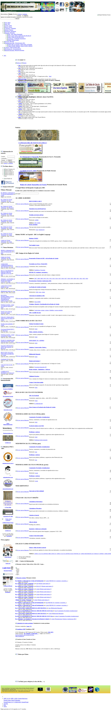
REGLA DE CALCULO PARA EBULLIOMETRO (7, 353)
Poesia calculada (33, 224)
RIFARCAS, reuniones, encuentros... (38, 272)
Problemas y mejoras (34, 432)
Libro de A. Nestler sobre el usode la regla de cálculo (7, 317)
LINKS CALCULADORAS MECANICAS (45, 553)
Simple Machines (22, 698)
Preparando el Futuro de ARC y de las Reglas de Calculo (43, 258)
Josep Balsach (8, 557)
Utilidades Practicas (34, 376)
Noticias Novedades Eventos (36, 323)
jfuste (36, 400)
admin (20, 76)
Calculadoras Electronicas (35, 501)
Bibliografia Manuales (34, 354)
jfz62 (19, 101)
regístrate (25, 14)
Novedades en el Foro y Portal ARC (38, 264)
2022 (81, 278)
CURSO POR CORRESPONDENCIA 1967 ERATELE (7, 265)
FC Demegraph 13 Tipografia (29, 157)
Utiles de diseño (33, 522)
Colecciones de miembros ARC (37, 295)
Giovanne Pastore (8, 570)
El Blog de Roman (8, 586)
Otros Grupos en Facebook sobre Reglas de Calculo (42, 407)
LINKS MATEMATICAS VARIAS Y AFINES (92, 553)
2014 (56, 278)
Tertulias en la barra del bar (36, 215)
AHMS (20, 103)
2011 (47, 278)
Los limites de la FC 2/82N (28, 171)
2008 (38, 278)
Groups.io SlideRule (8, 389)
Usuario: (3, 156)
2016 (62, 278)
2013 (53, 278)
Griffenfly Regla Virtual (8, 522)
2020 (74, 278)
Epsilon (20, 98)
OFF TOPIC (37, 223)
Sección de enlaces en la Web (36, 425)
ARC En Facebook (34, 395)
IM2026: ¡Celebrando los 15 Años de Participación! (7, 251)
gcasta (36, 473)
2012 (50, 278)
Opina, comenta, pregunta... (36, 332)
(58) (29, 626)
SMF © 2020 (14, 698)
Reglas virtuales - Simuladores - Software (39, 369)
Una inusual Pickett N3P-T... (8, 329)
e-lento (2, 195)
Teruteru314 (41, 229)
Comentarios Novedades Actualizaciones (39, 417)
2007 (35, 278)
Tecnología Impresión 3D (40, 367)
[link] (50, 76)
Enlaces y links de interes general (37, 547)
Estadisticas (37, 270)
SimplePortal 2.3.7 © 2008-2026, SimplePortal (16, 702)
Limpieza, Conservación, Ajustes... (38, 347)
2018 (68, 278)
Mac (19, 65)
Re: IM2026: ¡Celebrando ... (31, 633)
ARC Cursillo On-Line (35, 312)
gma (10, 201)
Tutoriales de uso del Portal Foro (37, 208)
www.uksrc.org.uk (8, 409)
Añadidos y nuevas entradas (56, 310)
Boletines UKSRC (33, 238)
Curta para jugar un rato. (6, 364)
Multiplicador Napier (6, 291)
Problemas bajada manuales (40, 440)
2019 (71, 278)
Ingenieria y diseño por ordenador (38, 529)
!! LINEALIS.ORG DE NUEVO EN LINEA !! (32, 143)
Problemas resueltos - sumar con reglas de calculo (7, 305)
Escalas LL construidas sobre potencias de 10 (8, 341)
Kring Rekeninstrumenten (7, 424)
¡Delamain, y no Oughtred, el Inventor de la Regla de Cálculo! (8, 280)
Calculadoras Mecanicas (35, 508)
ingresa (19, 14)
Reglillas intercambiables (7, 324)
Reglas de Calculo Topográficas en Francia (33, 184)
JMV (19, 73)
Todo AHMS (37, 301)
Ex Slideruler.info (38, 403)
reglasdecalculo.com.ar (7, 463)
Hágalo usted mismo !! (34, 361)
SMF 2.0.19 (7, 698)
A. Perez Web (8, 507)
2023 (84, 278)
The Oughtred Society (8, 396)
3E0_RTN (50, 632)
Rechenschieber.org (8, 433)
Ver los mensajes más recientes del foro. (24, 635)
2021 (77, 278)
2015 (59, 278)
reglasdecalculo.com (8, 477)
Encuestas (42, 270)
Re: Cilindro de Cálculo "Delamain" (24, 583)
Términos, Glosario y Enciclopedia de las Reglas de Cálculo (44, 304)
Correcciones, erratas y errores (41, 310)
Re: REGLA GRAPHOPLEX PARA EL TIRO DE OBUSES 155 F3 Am (34, 610)
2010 (44, 278)
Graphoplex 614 (5, 359)
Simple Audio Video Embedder (12, 700)
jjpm (19, 117)
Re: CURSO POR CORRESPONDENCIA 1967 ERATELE (30, 608)
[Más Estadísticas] (19, 636)
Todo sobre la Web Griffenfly (36, 491)
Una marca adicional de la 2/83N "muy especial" (7, 346)
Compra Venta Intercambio (36, 382)
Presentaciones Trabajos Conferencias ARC (40, 281)
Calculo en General (34, 515)
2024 (87, 278)
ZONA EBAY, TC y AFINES (36, 340)
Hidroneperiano (22, 79)
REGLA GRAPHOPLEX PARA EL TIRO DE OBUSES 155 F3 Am (7, 272)
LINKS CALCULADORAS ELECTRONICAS (68, 553)
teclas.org (8, 563)
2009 (41, 278)
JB (19, 111)
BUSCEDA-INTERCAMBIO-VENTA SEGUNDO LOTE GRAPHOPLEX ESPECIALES (7, 298)
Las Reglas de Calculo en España (37, 287)
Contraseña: (4, 158)
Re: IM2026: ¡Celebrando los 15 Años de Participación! (8, 193)
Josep (2, 307)
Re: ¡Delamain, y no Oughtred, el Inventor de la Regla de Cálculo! (32, 619)
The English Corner (34, 245)
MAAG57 (11, 207)
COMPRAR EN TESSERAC (5, 372)
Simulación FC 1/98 (8, 516)
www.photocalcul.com (8, 488)
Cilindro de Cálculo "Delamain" (5, 241)
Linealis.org (8, 442)
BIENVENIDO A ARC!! (35, 201)
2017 (65, 278)
